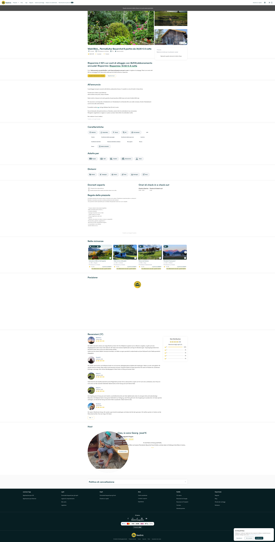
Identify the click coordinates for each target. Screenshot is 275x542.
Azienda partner (180, 508)
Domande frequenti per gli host (108, 495)
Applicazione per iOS (28, 495)
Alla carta (63, 502)
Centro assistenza (142, 495)
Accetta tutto (259, 538)
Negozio (217, 495)
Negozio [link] (31, 2)
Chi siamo (179, 495)
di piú (152, 447)
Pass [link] (22, 2)
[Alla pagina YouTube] (146, 518)
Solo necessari (249, 538)
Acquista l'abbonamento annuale (96, 75)
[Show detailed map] (137, 304)
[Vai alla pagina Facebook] (128, 518)
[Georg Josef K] (108, 452)
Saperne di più (111, 75)
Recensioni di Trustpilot (182, 502)
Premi (149, 539)
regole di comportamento (67, 498)
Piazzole (15, 2)
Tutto (90, 417)
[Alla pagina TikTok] (137, 518)
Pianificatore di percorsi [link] (66, 2)
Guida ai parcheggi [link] (39, 2)
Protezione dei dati (132, 539)
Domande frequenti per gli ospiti (69, 495)
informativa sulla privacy (254, 534)
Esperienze (141, 501)
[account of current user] (270, 2)
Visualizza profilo (123, 451)
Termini (139, 539)
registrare (63, 505)
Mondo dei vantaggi (220, 502)
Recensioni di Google (181, 498)
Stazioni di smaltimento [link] (51, 2)
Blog (216, 498)
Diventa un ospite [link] (257, 2)
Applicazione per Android (29, 498)
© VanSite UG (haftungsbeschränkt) (120, 539)
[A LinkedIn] (141, 518)
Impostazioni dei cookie (156, 539)
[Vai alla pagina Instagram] (132, 518)
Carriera (178, 505)
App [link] (26, 2)
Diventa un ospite (104, 498)
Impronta (144, 539)
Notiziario (217, 505)
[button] (264, 2)
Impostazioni (239, 538)
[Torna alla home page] (6, 2)
